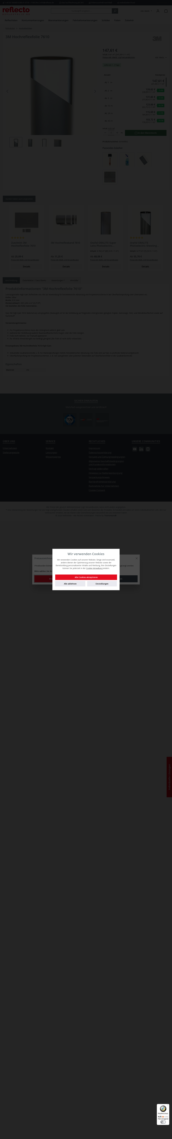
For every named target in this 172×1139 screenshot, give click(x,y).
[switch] (163, 1122)
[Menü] (167, 1105)
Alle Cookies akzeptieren (86, 577)
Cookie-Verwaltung (94, 568)
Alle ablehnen (70, 583)
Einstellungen (102, 583)
